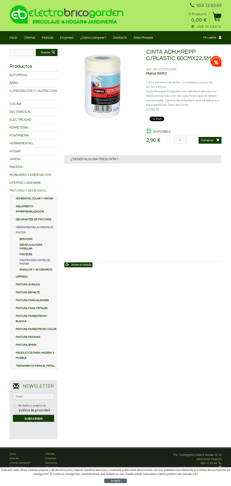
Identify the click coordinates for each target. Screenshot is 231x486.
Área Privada (143, 37)
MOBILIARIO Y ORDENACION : (30, 175)
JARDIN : (15, 159)
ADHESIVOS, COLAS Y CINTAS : (35, 198)
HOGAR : (15, 151)
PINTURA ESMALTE (28, 292)
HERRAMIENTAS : (21, 143)
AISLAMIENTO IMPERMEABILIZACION (30, 209)
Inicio (13, 37)
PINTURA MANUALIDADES (32, 300)
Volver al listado (81, 264)
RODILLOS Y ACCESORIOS (36, 269)
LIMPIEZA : (22, 276)
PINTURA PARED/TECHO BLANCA (31, 319)
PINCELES (26, 254)
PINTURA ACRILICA (28, 284)
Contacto (120, 37)
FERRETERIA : (19, 127)
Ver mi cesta (209, 26)
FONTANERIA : (19, 135)
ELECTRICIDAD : (21, 119)
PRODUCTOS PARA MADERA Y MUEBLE (35, 355)
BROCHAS (26, 239)
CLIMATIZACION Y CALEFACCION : (33, 93)
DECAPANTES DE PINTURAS (33, 219)
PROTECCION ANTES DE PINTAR (35, 262)
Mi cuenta (209, 37)
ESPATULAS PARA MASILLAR (31, 246)
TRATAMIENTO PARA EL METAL (35, 365)
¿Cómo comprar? (93, 37)
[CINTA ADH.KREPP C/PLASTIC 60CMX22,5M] (102, 86)
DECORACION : (20, 112)
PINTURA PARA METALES (32, 308)
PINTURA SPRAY (26, 344)
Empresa (67, 37)
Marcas (47, 37)
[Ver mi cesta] (217, 18)
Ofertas (29, 37)
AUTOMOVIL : (19, 75)
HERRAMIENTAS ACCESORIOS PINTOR (34, 230)
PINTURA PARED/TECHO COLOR (36, 329)
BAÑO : (14, 83)
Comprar (207, 140)
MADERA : (16, 167)
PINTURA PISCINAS (28, 337)
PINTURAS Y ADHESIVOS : (28, 190)
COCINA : (16, 104)
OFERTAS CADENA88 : (25, 182)
